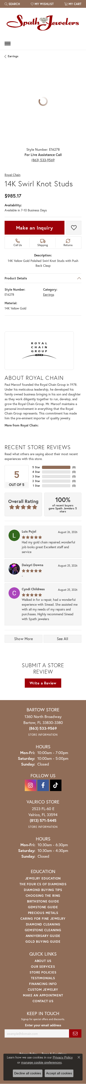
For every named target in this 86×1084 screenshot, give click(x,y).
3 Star (36, 476)
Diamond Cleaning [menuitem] (43, 924)
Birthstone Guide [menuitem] (43, 901)
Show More (23, 638)
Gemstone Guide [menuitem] (43, 907)
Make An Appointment (43, 995)
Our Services (43, 966)
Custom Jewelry (43, 989)
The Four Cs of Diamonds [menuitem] (42, 884)
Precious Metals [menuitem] (43, 913)
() (74, 467)
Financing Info (43, 984)
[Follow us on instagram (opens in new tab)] (30, 785)
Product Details (16, 278)
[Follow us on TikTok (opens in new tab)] (55, 785)
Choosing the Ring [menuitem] (43, 895)
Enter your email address (43, 1025)
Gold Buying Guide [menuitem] (43, 941)
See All (62, 638)
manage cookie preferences (41, 1062)
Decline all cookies (27, 1073)
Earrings (13, 56)
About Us (43, 961)
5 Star (36, 467)
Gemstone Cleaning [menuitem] (43, 930)
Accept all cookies (59, 1073)
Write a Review (43, 683)
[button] (12, 4)
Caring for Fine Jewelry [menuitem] (42, 918)
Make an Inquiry (34, 227)
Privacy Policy (63, 1057)
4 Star (36, 472)
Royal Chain (12, 175)
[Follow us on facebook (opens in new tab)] (43, 785)
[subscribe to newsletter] (75, 1033)
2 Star (36, 481)
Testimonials (43, 978)
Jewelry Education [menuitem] (43, 878)
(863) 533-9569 (43, 160)
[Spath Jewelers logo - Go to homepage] (43, 22)
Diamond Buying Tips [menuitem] (43, 890)
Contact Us (43, 1001)
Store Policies (43, 972)
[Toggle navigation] (7, 43)
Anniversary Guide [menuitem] (43, 936)
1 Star (36, 485)
